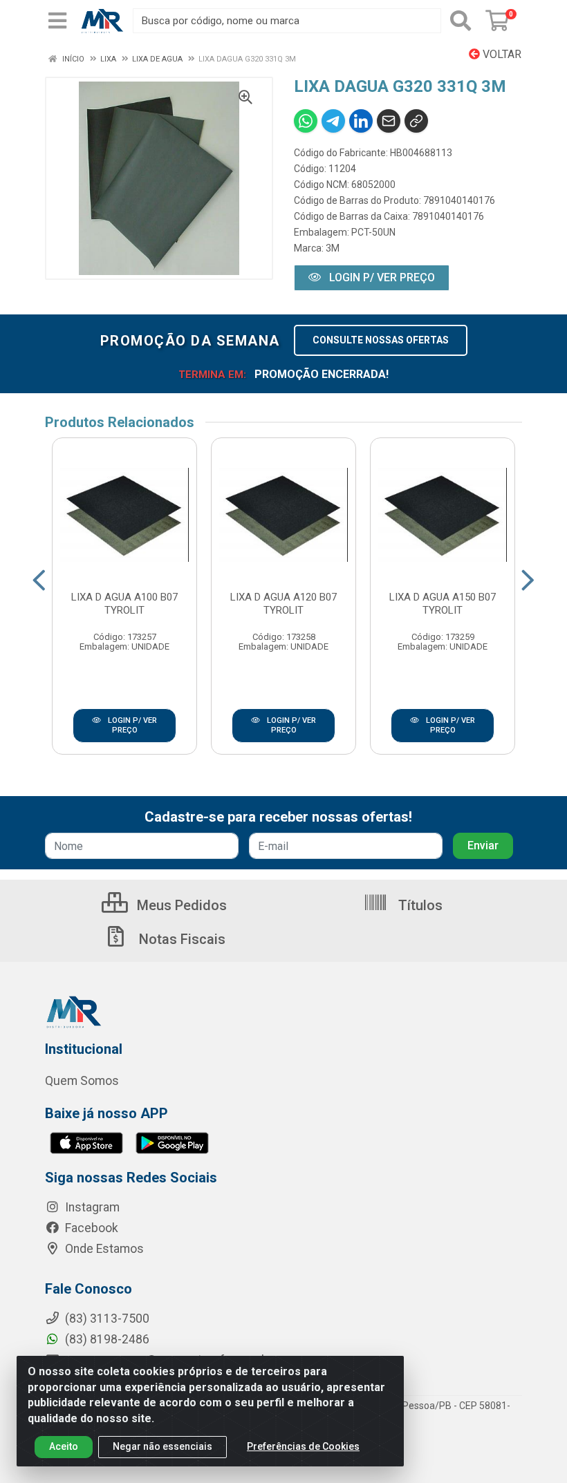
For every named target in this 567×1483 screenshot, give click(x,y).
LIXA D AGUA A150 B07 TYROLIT (442, 603)
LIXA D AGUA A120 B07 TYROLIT (283, 603)
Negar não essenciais (162, 1446)
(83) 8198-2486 (105, 1339)
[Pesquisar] (460, 20)
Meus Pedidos (180, 905)
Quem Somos (82, 1081)
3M (333, 248)
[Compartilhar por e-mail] (388, 121)
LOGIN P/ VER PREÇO (380, 277)
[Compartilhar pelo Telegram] (333, 121)
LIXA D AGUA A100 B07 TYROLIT (124, 603)
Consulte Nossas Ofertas (381, 340)
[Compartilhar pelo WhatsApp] (305, 121)
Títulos (419, 905)
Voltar (500, 54)
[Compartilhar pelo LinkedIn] (361, 121)
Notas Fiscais (180, 939)
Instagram (91, 1207)
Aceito (63, 1446)
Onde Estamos (103, 1249)
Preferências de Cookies (303, 1446)
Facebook (90, 1228)
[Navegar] (39, 580)
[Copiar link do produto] (416, 121)
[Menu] (57, 20)
